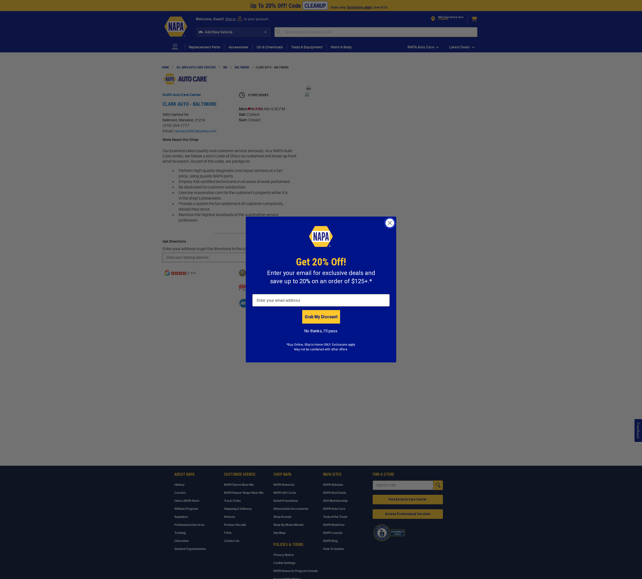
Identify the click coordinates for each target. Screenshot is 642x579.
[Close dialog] (389, 223)
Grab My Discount (321, 316)
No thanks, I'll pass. (321, 331)
